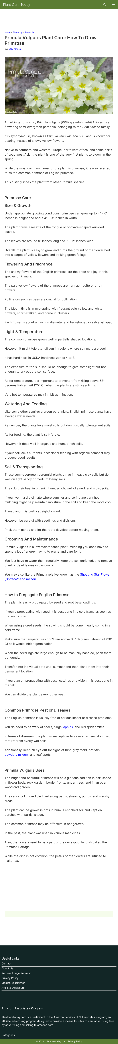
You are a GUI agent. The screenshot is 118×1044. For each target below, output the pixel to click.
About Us (7, 968)
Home (7, 32)
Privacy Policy (10, 978)
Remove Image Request (16, 973)
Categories (8, 1035)
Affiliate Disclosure (13, 987)
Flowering (18, 32)
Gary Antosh (14, 49)
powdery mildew (16, 754)
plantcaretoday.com (56, 1041)
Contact (6, 963)
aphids (68, 727)
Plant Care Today (16, 5)
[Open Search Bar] (104, 4)
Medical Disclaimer (13, 982)
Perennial (29, 32)
